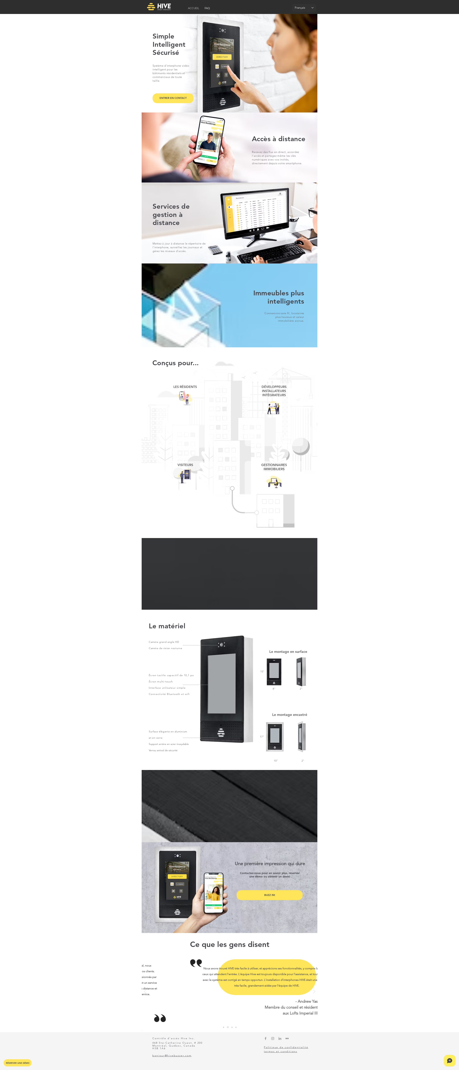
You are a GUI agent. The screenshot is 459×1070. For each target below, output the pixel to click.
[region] (185, 415)
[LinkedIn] (280, 1038)
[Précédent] (145, 992)
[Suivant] (314, 992)
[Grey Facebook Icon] (266, 1038)
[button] (173, 98)
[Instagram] (273, 1038)
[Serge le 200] (232, 1027)
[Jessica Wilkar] (223, 1027)
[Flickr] (287, 1038)
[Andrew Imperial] (228, 1027)
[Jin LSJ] (235, 1027)
